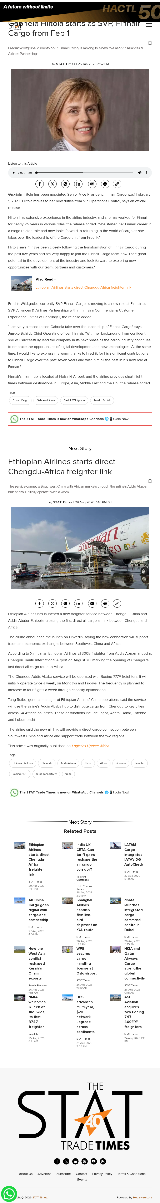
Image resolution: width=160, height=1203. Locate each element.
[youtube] (94, 1161)
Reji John (34, 1034)
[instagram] (84, 1161)
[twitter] (52, 184)
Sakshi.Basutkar (38, 985)
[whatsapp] (65, 184)
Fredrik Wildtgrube (74, 400)
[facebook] (39, 184)
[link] (117, 184)
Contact (81, 1174)
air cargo (121, 763)
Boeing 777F (19, 774)
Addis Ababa (68, 763)
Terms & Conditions (131, 1174)
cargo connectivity (46, 774)
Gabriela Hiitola (46, 400)
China (88, 763)
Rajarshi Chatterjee (82, 878)
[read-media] (21, 287)
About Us (25, 1174)
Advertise (44, 1174)
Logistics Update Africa (90, 746)
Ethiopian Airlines (22, 763)
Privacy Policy (102, 1174)
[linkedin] (75, 1161)
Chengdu (46, 763)
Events (82, 1180)
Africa (103, 763)
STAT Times (35, 881)
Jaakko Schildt (102, 400)
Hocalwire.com (142, 1197)
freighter (139, 763)
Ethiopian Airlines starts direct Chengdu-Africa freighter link (83, 287)
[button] (80, 42)
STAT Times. (40, 1197)
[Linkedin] (78, 184)
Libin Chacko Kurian (84, 888)
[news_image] (19, 845)
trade (68, 774)
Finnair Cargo (20, 400)
